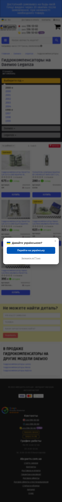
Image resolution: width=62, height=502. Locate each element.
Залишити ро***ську (30, 258)
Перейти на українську (31, 250)
